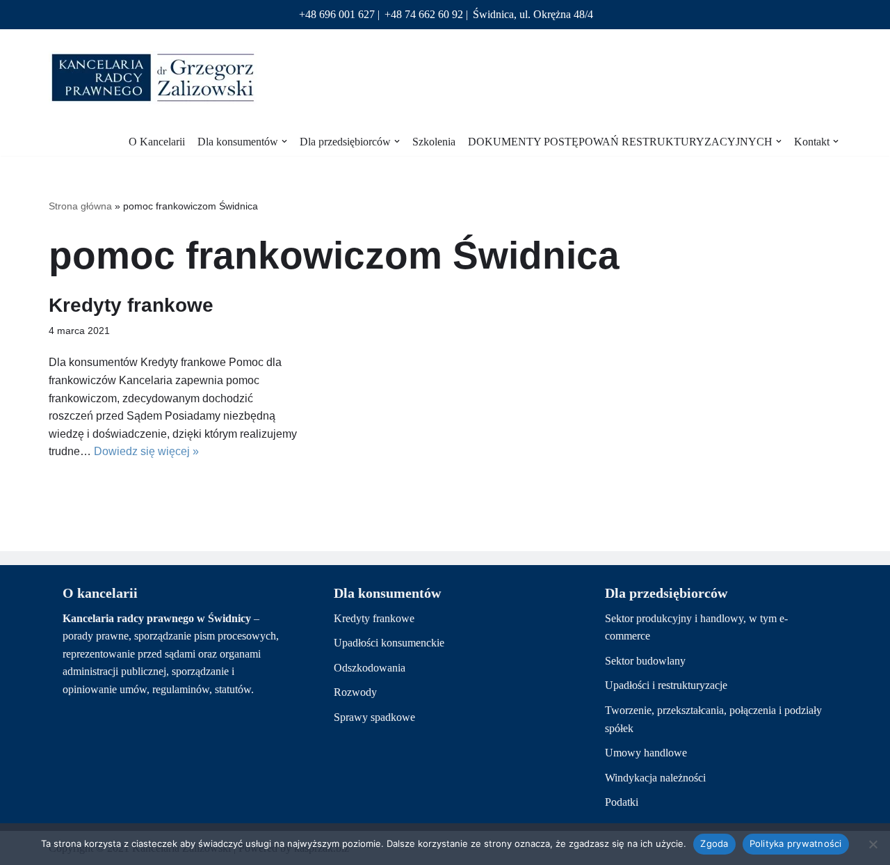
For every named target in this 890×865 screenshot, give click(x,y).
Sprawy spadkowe (374, 717)
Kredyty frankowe (131, 305)
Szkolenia (433, 142)
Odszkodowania (369, 668)
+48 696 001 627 (337, 14)
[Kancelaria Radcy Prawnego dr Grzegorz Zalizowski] (153, 77)
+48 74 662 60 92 (424, 14)
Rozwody (355, 692)
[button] (284, 141)
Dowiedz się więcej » (146, 451)
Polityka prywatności (796, 843)
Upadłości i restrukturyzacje (666, 685)
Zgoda (714, 843)
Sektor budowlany (645, 661)
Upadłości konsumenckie (389, 643)
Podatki (621, 802)
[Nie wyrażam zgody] (873, 844)
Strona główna (80, 206)
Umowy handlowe (646, 753)
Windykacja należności (655, 778)
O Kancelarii (157, 142)
